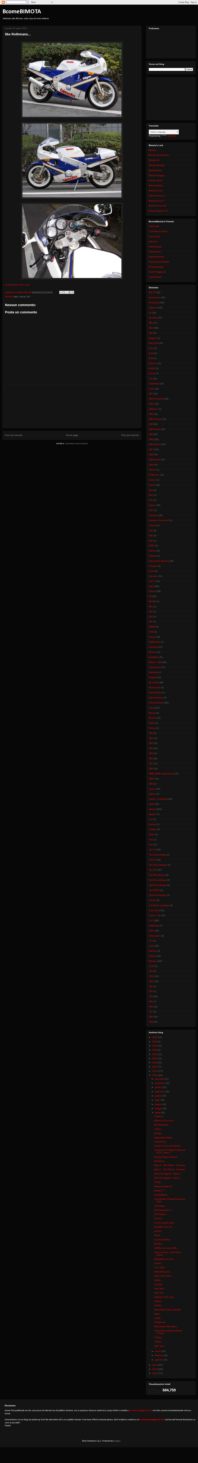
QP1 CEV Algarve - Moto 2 (167, 1178)
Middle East (154, 642)
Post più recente (13, 435)
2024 (155, 1045)
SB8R (151, 778)
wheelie (152, 956)
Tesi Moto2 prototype (159, 905)
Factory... (158, 1305)
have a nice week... (163, 1276)
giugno (158, 1104)
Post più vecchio (130, 435)
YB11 (151, 981)
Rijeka (152, 723)
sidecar (152, 794)
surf (151, 819)
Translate (171, 136)
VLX (151, 940)
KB (150, 596)
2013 (155, 1369)
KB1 (151, 606)
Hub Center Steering (159, 561)
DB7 (151, 449)
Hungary (153, 566)
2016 (155, 1071)
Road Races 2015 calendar (167, 1309)
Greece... (158, 1218)
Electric (152, 469)
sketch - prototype (157, 799)
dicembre (160, 1079)
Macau (152, 637)
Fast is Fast (154, 236)
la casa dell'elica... (163, 1239)
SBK (151, 784)
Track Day (154, 910)
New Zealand (155, 692)
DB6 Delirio (154, 444)
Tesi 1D (152, 849)
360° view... (160, 1346)
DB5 (151, 439)
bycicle (152, 373)
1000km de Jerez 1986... (166, 1248)
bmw (151, 348)
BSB (151, 358)
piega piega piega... (164, 1137)
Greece (152, 525)
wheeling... (159, 1116)
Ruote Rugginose (157, 272)
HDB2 (152, 545)
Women (152, 961)
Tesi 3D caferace (157, 875)
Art (150, 313)
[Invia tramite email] (60, 292)
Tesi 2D (152, 860)
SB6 (151, 758)
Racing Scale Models (159, 262)
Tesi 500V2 (154, 890)
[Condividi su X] (66, 292)
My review (154, 682)
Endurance (154, 475)
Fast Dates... (160, 1206)
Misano (152, 652)
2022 (155, 1054)
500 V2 (152, 292)
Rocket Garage (156, 267)
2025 (155, 1041)
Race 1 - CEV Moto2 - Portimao (169, 1169)
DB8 (151, 454)
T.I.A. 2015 (159, 1267)
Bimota (152, 150)
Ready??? (159, 1190)
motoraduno (155, 667)
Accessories (155, 297)
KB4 (151, 621)
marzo (158, 1351)
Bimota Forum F (157, 201)
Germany (153, 515)
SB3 (151, 743)
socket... (158, 1318)
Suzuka (152, 824)
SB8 (151, 768)
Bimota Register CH (158, 211)
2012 (155, 1373)
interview (153, 576)
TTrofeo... (159, 1337)
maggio (159, 1108)
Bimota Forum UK (157, 205)
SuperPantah (155, 277)
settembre (160, 1091)
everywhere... (161, 1141)
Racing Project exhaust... (166, 1157)
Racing (152, 713)
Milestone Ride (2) (163, 1186)
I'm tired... (159, 1284)
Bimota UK (154, 160)
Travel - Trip (155, 915)
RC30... (158, 1235)
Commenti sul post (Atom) (76, 443)
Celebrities (154, 383)
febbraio (159, 1355)
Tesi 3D (152, 870)
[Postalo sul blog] (63, 292)
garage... (158, 1133)
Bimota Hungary (157, 175)
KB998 (152, 626)
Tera (151, 839)
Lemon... (158, 1263)
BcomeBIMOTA (21, 12)
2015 (155, 1075)
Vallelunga (154, 925)
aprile (158, 1112)
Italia (151, 586)
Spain (151, 804)
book (151, 353)
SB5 (151, 753)
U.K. (151, 920)
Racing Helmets (156, 256)
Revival (152, 718)
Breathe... (159, 1243)
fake (151, 490)
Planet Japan (155, 246)
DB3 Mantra (155, 429)
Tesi (151, 844)
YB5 (151, 1001)
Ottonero (153, 241)
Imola (151, 571)
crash (151, 388)
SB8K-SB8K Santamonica (161, 773)
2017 (155, 1066)
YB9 (151, 1022)
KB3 (151, 616)
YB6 (151, 1006)
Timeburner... (160, 1322)
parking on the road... (164, 1297)
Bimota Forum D (157, 195)
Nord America (155, 697)
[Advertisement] (72, 406)
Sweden (153, 829)
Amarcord (153, 302)
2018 (155, 1062)
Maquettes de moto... (164, 1259)
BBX (151, 333)
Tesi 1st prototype (157, 854)
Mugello (153, 677)
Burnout (153, 363)
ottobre (158, 1087)
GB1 (151, 510)
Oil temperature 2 (162, 1210)
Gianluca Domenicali (159, 520)
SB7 (151, 763)
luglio (158, 1100)
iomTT (152, 581)
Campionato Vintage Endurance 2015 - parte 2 (169, 1151)
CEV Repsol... (161, 1214)
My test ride (154, 687)
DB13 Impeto (155, 419)
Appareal (153, 307)
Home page (72, 435)
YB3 (151, 991)
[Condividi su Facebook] (69, 292)
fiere (151, 495)
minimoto (153, 647)
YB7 (28, 297)
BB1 (151, 323)
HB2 (151, 535)
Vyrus (151, 946)
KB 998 (152, 601)
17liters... (158, 1341)
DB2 (151, 424)
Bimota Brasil (155, 170)
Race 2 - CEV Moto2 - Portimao (169, 1165)
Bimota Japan (155, 180)
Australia (153, 317)
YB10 (151, 976)
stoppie (152, 814)
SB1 (151, 733)
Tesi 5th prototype (157, 895)
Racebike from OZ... (164, 1227)
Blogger (116, 1441)
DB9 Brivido (154, 459)
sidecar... (158, 1301)
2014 (155, 1365)
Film (151, 500)
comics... (158, 1129)
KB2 (151, 611)
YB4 (151, 996)
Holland (152, 556)
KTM (151, 632)
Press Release (156, 702)
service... (158, 1231)
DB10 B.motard (156, 399)
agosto (158, 1096)
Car (150, 378)
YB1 (151, 971)
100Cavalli (154, 226)
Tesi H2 (152, 900)
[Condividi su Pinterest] (72, 292)
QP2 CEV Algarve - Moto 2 (167, 1174)
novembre (160, 1083)
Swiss (151, 834)
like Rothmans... (162, 1125)
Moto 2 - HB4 (155, 662)
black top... (159, 1292)
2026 (155, 1037)
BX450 (152, 368)
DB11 (151, 404)
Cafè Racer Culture (158, 231)
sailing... (158, 1280)
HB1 (151, 530)
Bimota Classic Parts (159, 155)
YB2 (151, 986)
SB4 (151, 748)
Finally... (158, 1182)
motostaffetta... (161, 1195)
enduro (152, 480)
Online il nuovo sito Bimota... (168, 1146)
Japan (15, 297)
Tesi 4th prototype (157, 885)
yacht (151, 966)
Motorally (153, 672)
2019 (155, 1058)
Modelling (153, 657)
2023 (155, 1050)
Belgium (153, 338)
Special (22, 297)
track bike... (160, 1288)
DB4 (151, 434)
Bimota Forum (156, 190)
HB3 (151, 540)
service (152, 789)
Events (152, 485)
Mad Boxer (159, 1161)
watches (153, 951)
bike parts (153, 343)
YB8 (151, 1016)
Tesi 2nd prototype (158, 865)
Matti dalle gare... (162, 1271)
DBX (151, 464)
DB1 (151, 393)
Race (151, 708)
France (152, 505)
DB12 (151, 414)
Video (151, 930)
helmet (152, 550)
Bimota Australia (157, 165)
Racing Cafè (155, 251)
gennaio (159, 1359)
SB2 (151, 738)
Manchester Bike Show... (166, 1326)
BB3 (151, 328)
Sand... (157, 1314)
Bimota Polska (156, 185)
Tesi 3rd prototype (157, 880)
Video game (155, 936)
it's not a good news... (165, 1222)
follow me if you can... (164, 1120)
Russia (152, 728)
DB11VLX (153, 409)
